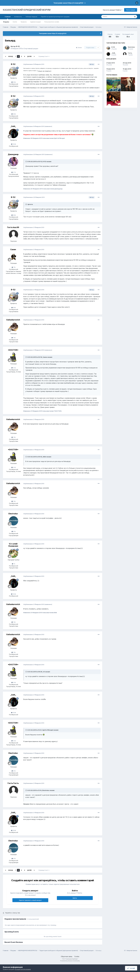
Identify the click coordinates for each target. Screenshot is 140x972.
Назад (10, 56)
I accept (132, 968)
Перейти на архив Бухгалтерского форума (55, 16)
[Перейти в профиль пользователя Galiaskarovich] (13, 327)
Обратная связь (66, 956)
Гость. (130, 53)
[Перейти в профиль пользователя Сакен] (13, 256)
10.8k (14, 144)
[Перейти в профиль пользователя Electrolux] (13, 520)
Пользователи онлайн (51, 22)
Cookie (76, 956)
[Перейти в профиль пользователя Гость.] (124, 54)
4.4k (14, 368)
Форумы (6, 22)
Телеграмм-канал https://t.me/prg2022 (68, 3)
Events (15, 22)
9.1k (14, 531)
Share (79, 47)
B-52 (18, 46)
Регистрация (130, 10)
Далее (29, 56)
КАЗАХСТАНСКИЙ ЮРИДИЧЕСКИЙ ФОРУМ (26, 10)
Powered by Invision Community (70, 961)
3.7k (14, 172)
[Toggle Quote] (26, 161)
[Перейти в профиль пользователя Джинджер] (13, 161)
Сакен (13, 249)
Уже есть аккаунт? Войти (112, 10)
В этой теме (126, 16)
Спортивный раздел (31, 48)
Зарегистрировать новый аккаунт (30, 900)
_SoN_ (13, 126)
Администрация (35, 22)
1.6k (14, 337)
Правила (24, 22)
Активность (18, 16)
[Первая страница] (5, 56)
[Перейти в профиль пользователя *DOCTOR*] (13, 357)
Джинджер (13, 154)
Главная (7, 16)
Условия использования (23, 969)
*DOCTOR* (13, 350)
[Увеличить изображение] (92, 134)
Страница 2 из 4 (43, 56)
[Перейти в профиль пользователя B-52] (7, 47)
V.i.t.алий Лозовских (13, 545)
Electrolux (13, 514)
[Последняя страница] (34, 56)
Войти (75, 898)
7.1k (14, 267)
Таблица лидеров (31, 16)
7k (14, 564)
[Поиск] (135, 16)
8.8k (14, 82)
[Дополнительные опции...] (99, 64)
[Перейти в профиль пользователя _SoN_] (13, 133)
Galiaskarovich (13, 320)
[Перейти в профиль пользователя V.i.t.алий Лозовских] (13, 553)
